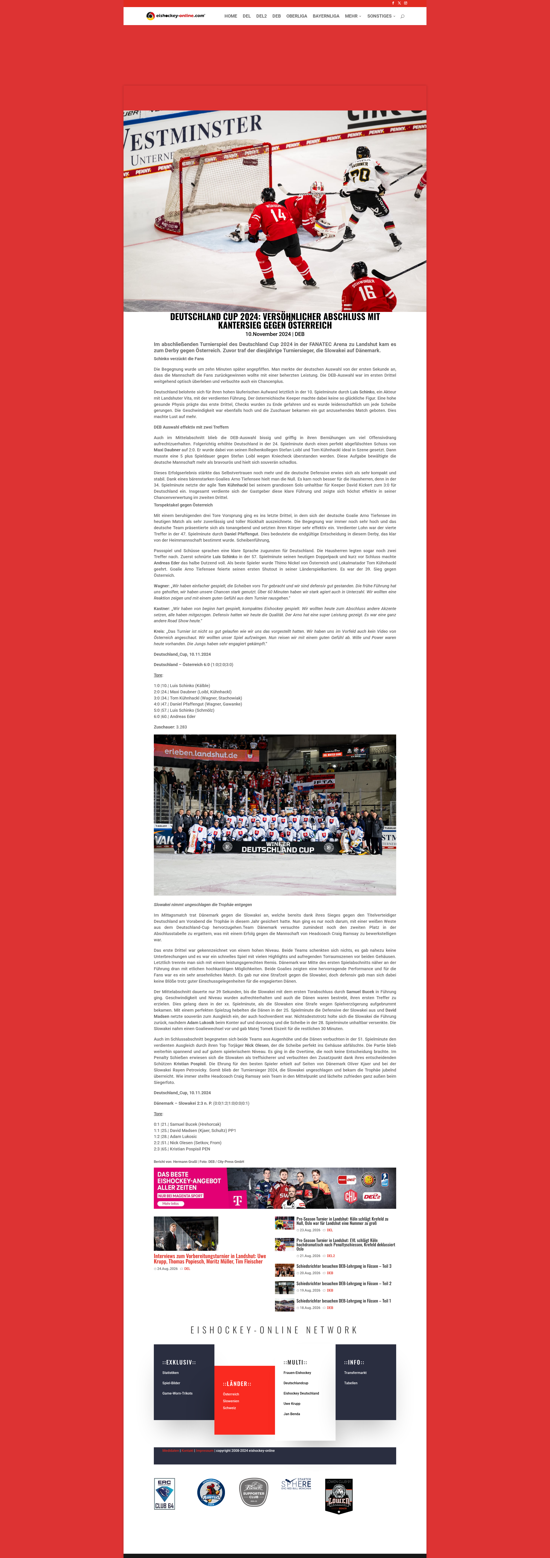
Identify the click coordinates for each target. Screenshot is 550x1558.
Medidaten (170, 1451)
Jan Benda (292, 1414)
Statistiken (170, 1373)
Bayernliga (326, 17)
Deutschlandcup (296, 1383)
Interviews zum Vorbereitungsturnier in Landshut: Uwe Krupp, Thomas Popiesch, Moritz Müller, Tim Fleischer (210, 1258)
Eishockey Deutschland (301, 1393)
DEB (276, 17)
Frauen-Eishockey (297, 1373)
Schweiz (229, 1408)
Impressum (205, 1451)
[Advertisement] (275, 56)
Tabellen (351, 1383)
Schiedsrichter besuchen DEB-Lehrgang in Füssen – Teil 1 (343, 1300)
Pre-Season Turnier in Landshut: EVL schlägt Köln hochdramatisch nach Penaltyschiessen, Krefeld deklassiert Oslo (345, 1244)
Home (231, 17)
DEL (247, 17)
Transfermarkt (355, 1373)
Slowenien (231, 1401)
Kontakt (187, 1451)
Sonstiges (379, 17)
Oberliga (296, 17)
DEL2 (261, 17)
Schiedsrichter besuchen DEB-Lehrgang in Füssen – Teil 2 (343, 1283)
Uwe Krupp (292, 1404)
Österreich (231, 1394)
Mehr (351, 17)
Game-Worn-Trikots (177, 1393)
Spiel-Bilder (171, 1383)
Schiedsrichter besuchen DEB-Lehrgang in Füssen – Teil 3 (343, 1266)
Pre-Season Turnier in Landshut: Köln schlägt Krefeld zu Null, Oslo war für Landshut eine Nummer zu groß (342, 1220)
